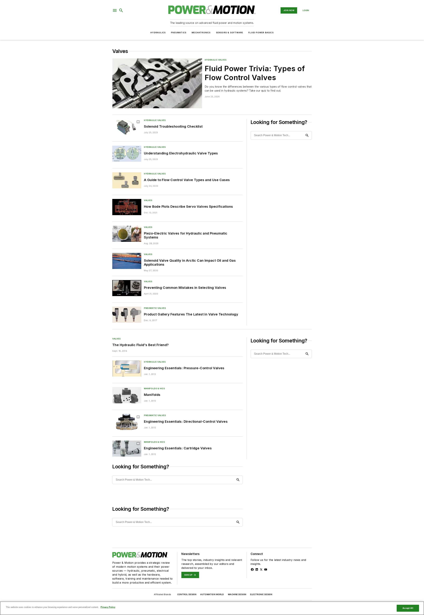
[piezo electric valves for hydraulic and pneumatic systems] (126, 234)
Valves (148, 200)
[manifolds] (126, 395)
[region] (212, 608)
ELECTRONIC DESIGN (261, 594)
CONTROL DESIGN (186, 594)
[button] (114, 10)
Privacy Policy (108, 607)
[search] (121, 10)
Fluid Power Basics (261, 32)
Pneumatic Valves (155, 308)
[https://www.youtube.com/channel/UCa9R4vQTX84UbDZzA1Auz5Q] (265, 569)
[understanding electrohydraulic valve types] (126, 154)
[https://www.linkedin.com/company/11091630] (256, 569)
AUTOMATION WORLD (212, 594)
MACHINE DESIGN (237, 594)
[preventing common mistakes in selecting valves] (126, 288)
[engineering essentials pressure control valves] (126, 368)
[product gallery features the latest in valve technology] (126, 315)
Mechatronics (201, 32)
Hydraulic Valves (216, 60)
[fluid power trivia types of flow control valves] (157, 83)
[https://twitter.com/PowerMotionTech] (261, 569)
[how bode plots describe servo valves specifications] (126, 207)
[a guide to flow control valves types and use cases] (126, 180)
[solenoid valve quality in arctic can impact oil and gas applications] (126, 261)
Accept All (407, 608)
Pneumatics (178, 32)
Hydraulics (158, 32)
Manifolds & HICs (154, 388)
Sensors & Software (229, 32)
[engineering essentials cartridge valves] (126, 449)
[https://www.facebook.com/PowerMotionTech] (252, 569)
